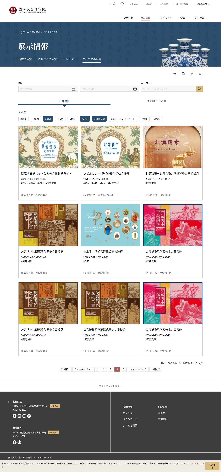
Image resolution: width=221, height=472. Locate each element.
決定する (212, 466)
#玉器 (60, 118)
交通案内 (54, 406)
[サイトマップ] (114, 3)
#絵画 (36, 118)
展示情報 (36, 31)
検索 (199, 89)
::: (110, 4)
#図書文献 (99, 118)
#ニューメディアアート (123, 118)
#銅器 (73, 118)
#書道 (23, 118)
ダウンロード (130, 419)
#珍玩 (85, 118)
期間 (20, 83)
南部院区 (163, 419)
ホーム (26, 31)
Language (202, 3)
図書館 (161, 413)
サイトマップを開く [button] (109, 386)
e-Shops (162, 407)
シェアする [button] (174, 74)
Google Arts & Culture (29, 416)
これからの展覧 (47, 59)
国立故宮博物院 (27, 10)
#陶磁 (48, 118)
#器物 (144, 118)
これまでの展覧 (50, 31)
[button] (183, 74)
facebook (14, 416)
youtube (24, 416)
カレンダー (69, 59)
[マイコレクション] (121, 3)
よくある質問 (130, 425)
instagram (19, 416)
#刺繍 (157, 118)
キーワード (147, 83)
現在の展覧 (25, 59)
